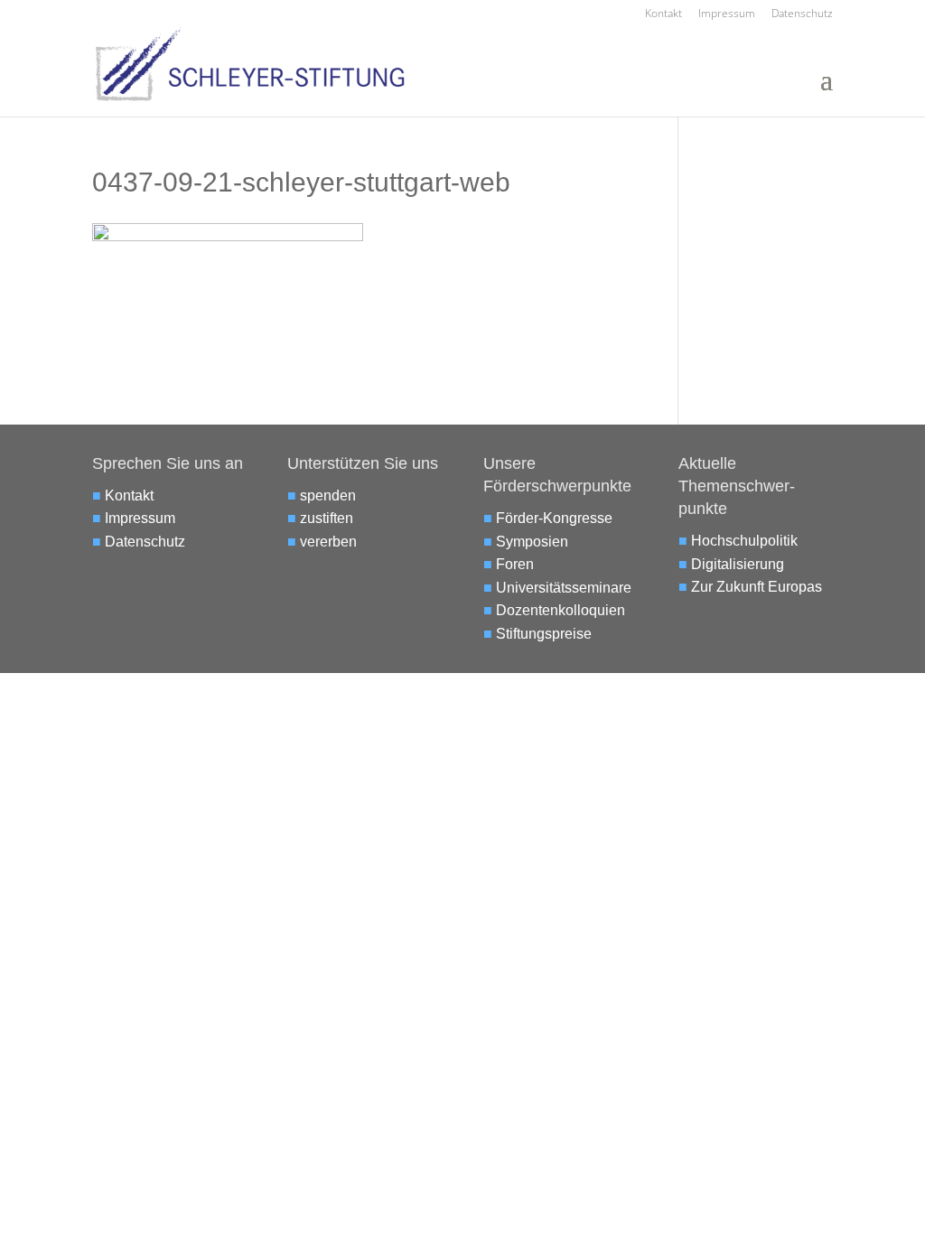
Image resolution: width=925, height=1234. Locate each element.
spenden (328, 495)
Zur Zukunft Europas (756, 586)
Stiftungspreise (544, 633)
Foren (515, 564)
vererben (328, 541)
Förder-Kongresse (554, 518)
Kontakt (663, 14)
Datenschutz (802, 14)
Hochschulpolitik (744, 540)
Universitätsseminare (563, 587)
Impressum (726, 14)
